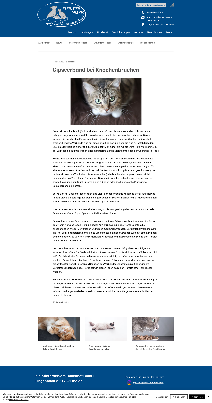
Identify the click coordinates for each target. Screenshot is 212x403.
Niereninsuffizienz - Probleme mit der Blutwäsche (100, 347)
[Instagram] (172, 5)
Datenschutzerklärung (19, 399)
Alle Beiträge (44, 42)
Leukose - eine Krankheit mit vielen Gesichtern (59, 347)
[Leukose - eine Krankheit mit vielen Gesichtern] (59, 329)
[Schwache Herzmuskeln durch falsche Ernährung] (153, 329)
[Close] (208, 397)
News (59, 42)
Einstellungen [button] (162, 396)
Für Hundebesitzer (125, 42)
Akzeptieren (197, 396)
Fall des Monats (147, 42)
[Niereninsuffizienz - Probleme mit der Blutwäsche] (106, 329)
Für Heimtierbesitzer (77, 42)
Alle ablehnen (179, 396)
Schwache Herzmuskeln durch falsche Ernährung (150, 347)
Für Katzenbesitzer (102, 42)
